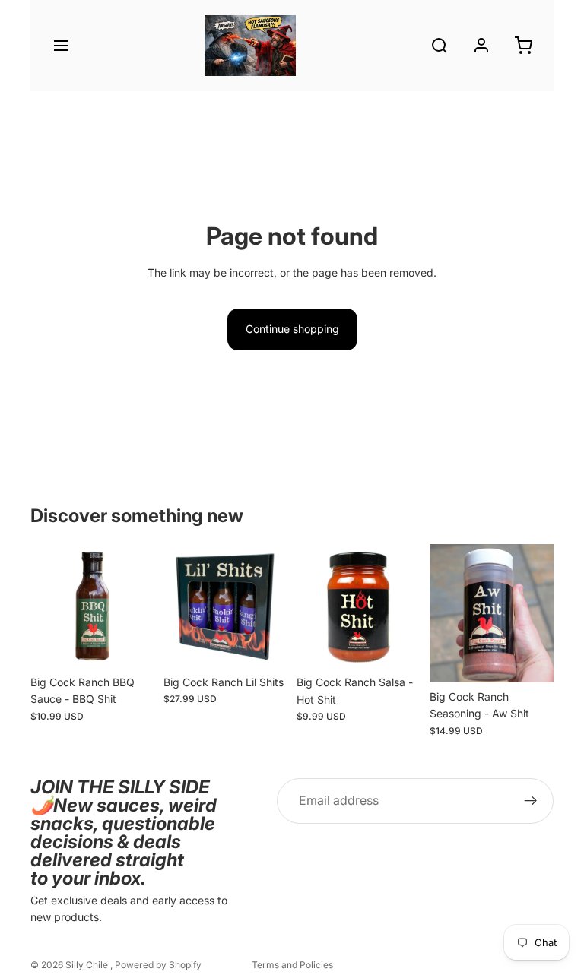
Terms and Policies (292, 964)
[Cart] (523, 45)
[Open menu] (61, 45)
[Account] (481, 45)
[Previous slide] (47, 605)
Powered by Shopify (158, 964)
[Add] (130, 644)
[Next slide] (137, 605)
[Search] (439, 45)
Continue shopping (292, 328)
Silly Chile (87, 964)
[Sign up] (531, 801)
